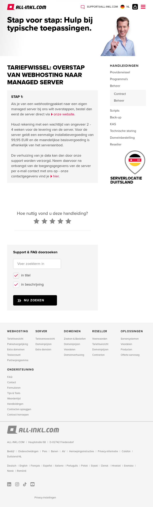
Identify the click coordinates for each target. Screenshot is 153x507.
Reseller (115, 144)
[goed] (60, 221)
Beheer (115, 86)
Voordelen (69, 349)
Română (21, 471)
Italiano (59, 465)
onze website (64, 114)
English (23, 465)
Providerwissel (120, 72)
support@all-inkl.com (102, 6)
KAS (113, 124)
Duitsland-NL (14, 456)
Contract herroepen (18, 414)
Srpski (94, 465)
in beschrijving (32, 284)
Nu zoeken (34, 300)
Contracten (98, 355)
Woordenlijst (14, 398)
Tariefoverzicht (15, 338)
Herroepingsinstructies (81, 451)
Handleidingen (15, 404)
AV (63, 451)
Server (41, 331)
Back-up (115, 117)
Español (47, 465)
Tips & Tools (13, 393)
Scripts (114, 111)
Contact (11, 382)
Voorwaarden (99, 338)
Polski (84, 465)
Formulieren (14, 387)
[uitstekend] (68, 221)
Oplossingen (132, 331)
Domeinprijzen (43, 344)
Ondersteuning (20, 369)
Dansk (104, 465)
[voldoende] (52, 221)
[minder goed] (44, 221)
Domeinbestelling (122, 138)
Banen (54, 451)
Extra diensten (43, 349)
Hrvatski (116, 465)
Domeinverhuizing (74, 355)
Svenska (128, 465)
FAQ (9, 377)
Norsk (10, 471)
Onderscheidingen (28, 451)
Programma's (119, 79)
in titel (25, 275)
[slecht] (36, 221)
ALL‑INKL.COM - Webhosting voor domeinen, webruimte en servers (27, 7)
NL (128, 6)
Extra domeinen (16, 349)
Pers (44, 451)
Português (72, 465)
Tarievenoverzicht (45, 338)
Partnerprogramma (17, 360)
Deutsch (11, 465)
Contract (120, 94)
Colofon (126, 451)
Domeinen (72, 331)
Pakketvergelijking (17, 344)
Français (35, 465)
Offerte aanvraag (130, 355)
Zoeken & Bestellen (75, 338)
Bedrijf (10, 451)
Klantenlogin (135, 7)
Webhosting (17, 331)
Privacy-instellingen (45, 497)
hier (56, 176)
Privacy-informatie (108, 451)
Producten (126, 349)
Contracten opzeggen (19, 409)
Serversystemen (130, 338)
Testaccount (14, 355)
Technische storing (123, 131)
